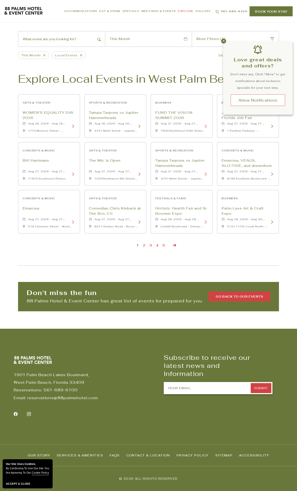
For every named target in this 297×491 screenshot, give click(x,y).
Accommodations (80, 11)
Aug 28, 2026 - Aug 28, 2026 (179, 220)
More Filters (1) (210, 39)
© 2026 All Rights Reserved (148, 479)
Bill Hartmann (36, 160)
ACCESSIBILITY (254, 455)
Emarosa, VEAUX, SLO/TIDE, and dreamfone (247, 163)
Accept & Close (18, 483)
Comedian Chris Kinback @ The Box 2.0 (115, 211)
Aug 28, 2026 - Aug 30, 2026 (245, 220)
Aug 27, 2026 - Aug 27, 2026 (178, 124)
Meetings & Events (159, 11)
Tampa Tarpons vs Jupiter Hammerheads (113, 115)
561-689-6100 (60, 389)
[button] (239, 297)
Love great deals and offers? (258, 63)
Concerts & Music (39, 150)
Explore (185, 11)
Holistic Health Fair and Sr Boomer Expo (181, 211)
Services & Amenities (80, 455)
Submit (261, 388)
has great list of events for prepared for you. (115, 301)
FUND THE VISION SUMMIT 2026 (173, 115)
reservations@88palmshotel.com (62, 397)
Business (163, 102)
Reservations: (28, 389)
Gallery (203, 11)
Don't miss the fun (62, 292)
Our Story (39, 455)
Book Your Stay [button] (271, 11)
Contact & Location (148, 455)
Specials (131, 11)
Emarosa (31, 208)
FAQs (115, 455)
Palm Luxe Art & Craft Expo (243, 211)
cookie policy (40, 472)
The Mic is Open (104, 160)
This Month (120, 39)
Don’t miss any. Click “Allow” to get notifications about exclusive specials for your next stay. (257, 81)
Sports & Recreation (108, 102)
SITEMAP (224, 455)
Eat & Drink (109, 11)
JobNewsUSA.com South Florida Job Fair (246, 115)
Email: (20, 397)
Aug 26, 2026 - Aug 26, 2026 (46, 124)
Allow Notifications (257, 100)
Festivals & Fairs (170, 198)
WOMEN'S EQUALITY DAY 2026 (48, 115)
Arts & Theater (36, 102)
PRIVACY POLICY (193, 455)
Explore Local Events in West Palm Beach (131, 79)
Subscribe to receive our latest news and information (207, 366)
